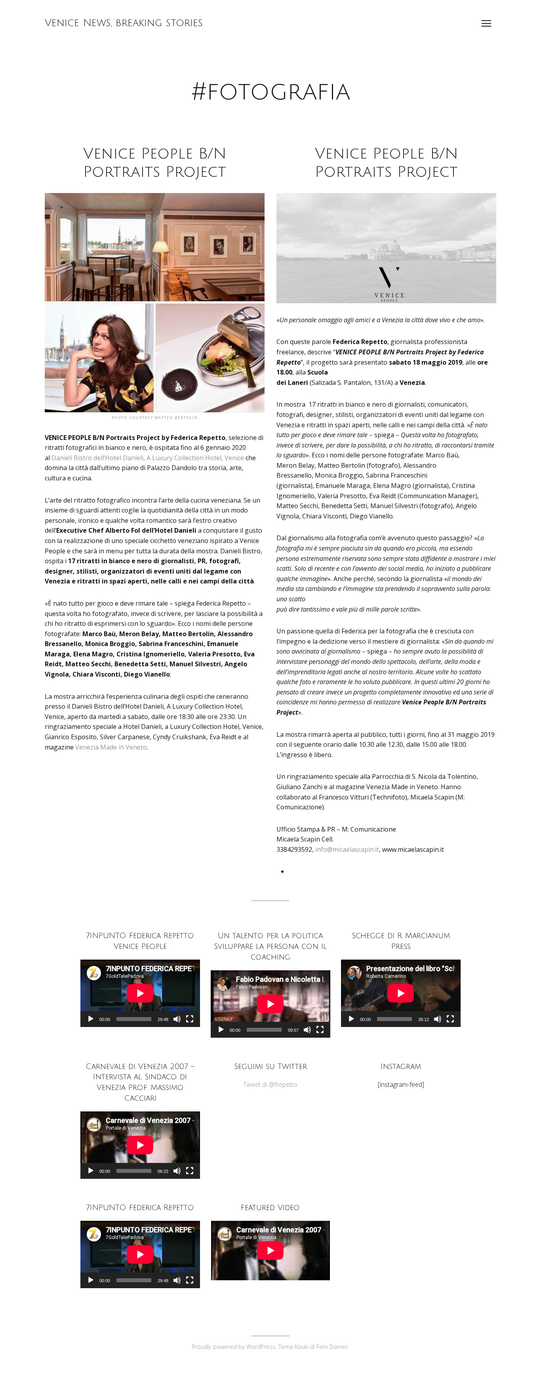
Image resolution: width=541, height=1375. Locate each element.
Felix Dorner (332, 1346)
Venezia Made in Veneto (111, 747)
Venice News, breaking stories (124, 23)
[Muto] (177, 1019)
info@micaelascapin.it (347, 849)
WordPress (261, 1346)
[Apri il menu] (486, 23)
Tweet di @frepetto (270, 1084)
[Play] (91, 1019)
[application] (140, 993)
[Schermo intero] (190, 1019)
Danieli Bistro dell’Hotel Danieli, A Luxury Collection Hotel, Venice (147, 457)
